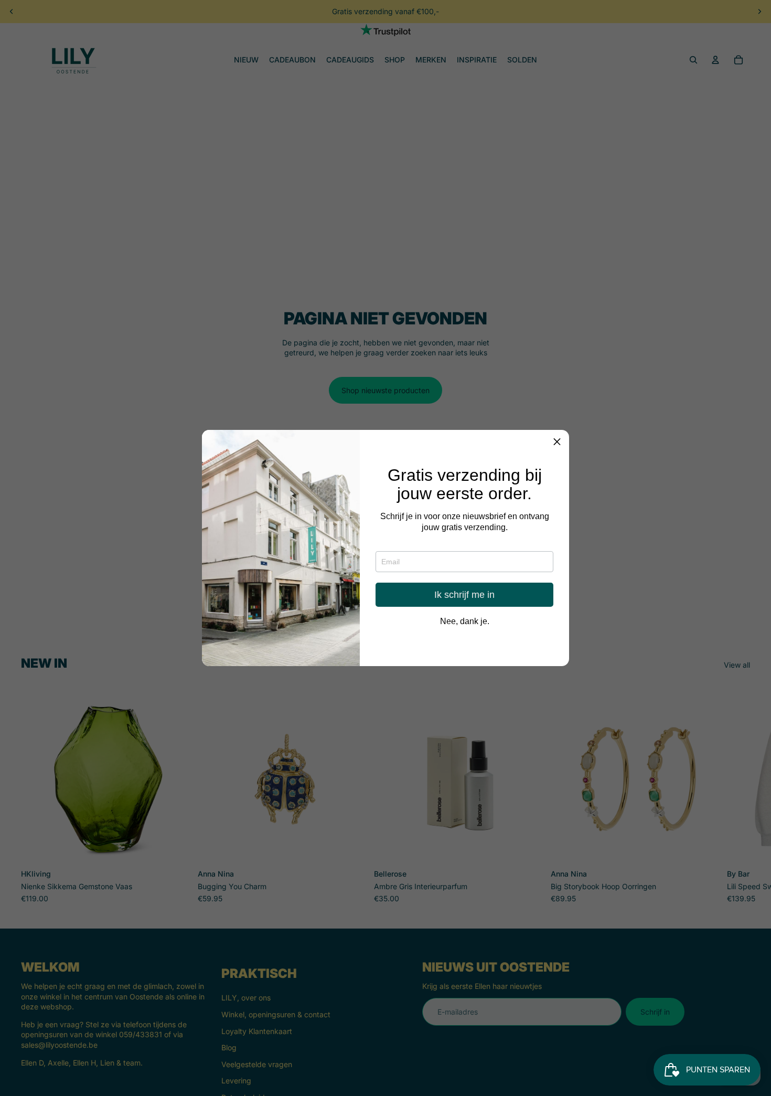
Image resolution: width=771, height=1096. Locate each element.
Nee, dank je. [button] (464, 622)
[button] (557, 442)
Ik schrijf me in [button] (464, 595)
